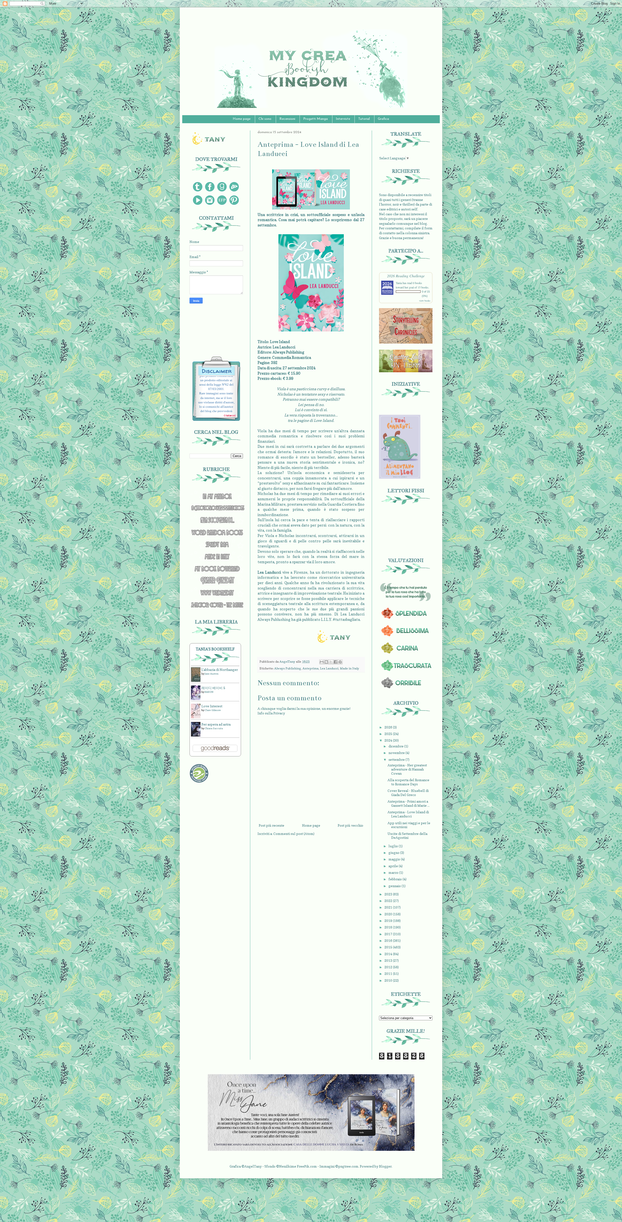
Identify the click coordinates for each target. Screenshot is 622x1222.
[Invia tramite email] (321, 661)
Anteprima (310, 668)
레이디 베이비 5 (213, 688)
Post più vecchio (350, 825)
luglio (394, 846)
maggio (395, 859)
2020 (388, 914)
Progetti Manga (315, 119)
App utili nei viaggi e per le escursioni (409, 825)
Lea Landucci (329, 668)
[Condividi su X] (330, 661)
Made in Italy (349, 668)
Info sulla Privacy (271, 713)
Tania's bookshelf (215, 649)
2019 (388, 921)
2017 (388, 934)
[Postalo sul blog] (326, 661)
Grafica (383, 119)
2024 (388, 740)
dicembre (396, 746)
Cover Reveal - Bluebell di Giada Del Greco (408, 793)
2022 (388, 901)
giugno (394, 852)
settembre (397, 759)
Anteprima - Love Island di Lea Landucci (408, 814)
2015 (388, 947)
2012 (388, 967)
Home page (242, 119)
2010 (388, 980)
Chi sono (265, 119)
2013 (388, 960)
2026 (388, 727)
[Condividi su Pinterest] (340, 661)
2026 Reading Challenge (406, 275)
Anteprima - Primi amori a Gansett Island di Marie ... (409, 803)
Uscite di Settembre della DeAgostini (407, 836)
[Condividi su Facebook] (335, 661)
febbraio (396, 879)
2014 (388, 954)
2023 (388, 894)
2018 (388, 927)
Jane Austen (211, 673)
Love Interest (211, 706)
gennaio (395, 886)
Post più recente (271, 825)
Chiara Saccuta (214, 728)
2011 (388, 973)
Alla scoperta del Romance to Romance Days (408, 782)
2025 (388, 734)
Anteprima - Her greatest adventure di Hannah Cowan (407, 769)
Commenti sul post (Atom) (293, 834)
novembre (397, 753)
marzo (394, 872)
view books (424, 300)
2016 (388, 940)
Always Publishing (287, 668)
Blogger (385, 1166)
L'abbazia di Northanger (219, 669)
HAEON (209, 691)
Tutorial (364, 119)
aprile (394, 866)
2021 (388, 907)
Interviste (343, 119)
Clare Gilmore (213, 710)
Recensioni (287, 119)
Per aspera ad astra (216, 724)
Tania (399, 283)
